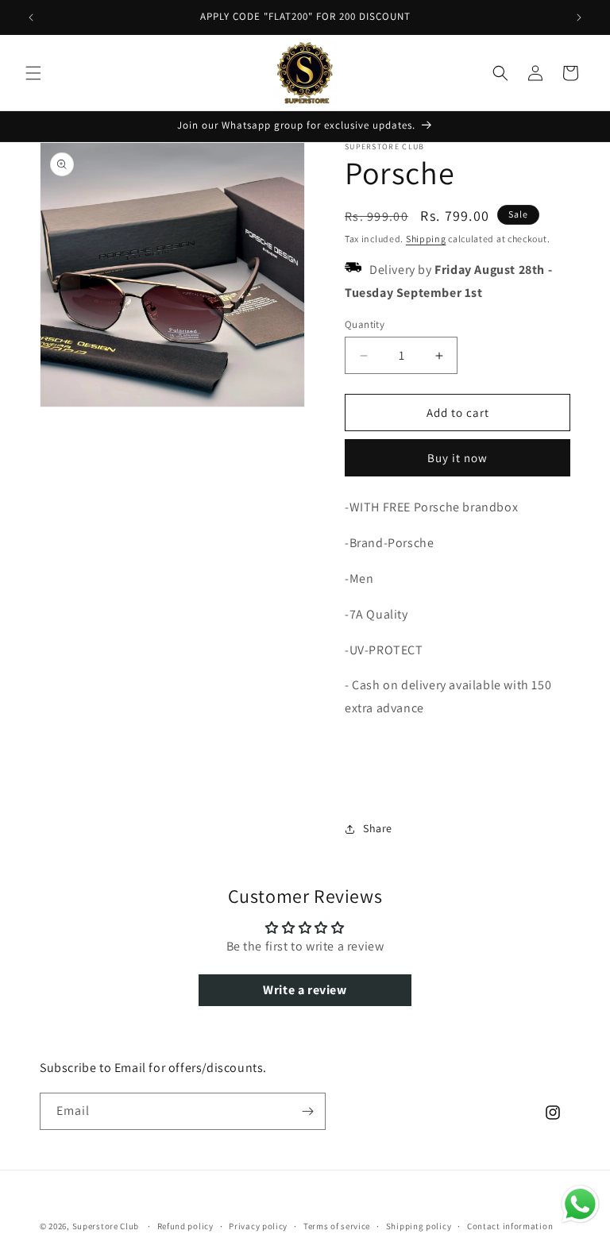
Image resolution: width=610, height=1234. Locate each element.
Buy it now (457, 457)
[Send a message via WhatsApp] (580, 1204)
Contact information (510, 1226)
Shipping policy (419, 1226)
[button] (33, 73)
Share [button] (377, 828)
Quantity (364, 324)
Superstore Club (106, 1226)
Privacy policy (258, 1226)
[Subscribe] (307, 1111)
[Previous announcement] (31, 17)
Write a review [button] (304, 989)
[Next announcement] (579, 17)
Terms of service (336, 1226)
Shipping (426, 239)
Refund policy (185, 1226)
